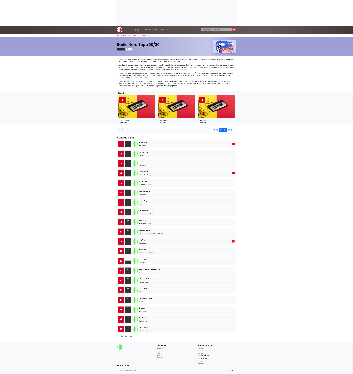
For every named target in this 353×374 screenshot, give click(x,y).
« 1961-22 (215, 130)
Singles (129, 49)
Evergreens (160, 357)
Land (158, 355)
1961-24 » (231, 130)
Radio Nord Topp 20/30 (137, 35)
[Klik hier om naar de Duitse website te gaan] (232, 370)
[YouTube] (233, 144)
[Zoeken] (234, 29)
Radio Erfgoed (126, 370)
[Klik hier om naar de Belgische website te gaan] (230, 370)
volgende (128, 336)
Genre (159, 351)
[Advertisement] (171, 13)
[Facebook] (118, 365)
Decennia (160, 349)
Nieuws (148, 30)
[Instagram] (123, 365)
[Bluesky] (121, 365)
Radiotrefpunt (202, 359)
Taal (158, 353)
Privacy (133, 370)
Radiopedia (201, 361)
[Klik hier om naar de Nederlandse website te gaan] (235, 370)
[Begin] (118, 35)
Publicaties (164, 30)
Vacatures (201, 351)
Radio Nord (121, 49)
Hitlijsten (155, 30)
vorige (120, 336)
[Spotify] (125, 365)
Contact (200, 353)
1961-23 (222, 130)
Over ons (201, 349)
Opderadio (201, 363)
